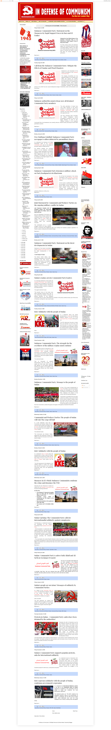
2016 (22, 257)
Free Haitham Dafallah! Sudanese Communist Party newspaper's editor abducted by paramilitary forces (54, 138)
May (23, 233)
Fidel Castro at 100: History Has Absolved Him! (25, 174)
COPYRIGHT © (81, 21)
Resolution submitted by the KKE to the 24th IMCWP (26, 140)
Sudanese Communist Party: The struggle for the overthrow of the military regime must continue (53, 344)
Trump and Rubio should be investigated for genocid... (25, 124)
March (23, 236)
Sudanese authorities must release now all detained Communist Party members (54, 102)
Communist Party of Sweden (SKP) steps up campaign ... (26, 211)
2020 (22, 250)
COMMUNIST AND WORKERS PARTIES (56, 21)
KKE (48, 337)
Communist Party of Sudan (44, 59)
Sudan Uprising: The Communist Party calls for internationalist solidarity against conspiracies (52, 519)
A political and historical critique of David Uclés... (26, 194)
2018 (22, 254)
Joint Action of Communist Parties (68, 235)
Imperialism (52, 549)
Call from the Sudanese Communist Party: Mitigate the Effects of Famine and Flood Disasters (55, 66)
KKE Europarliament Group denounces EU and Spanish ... (26, 183)
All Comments (85, 387)
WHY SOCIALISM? (42, 21)
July (23, 230)
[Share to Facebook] (42, 58)
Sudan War (37, 237)
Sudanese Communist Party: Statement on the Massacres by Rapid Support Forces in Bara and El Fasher (53, 33)
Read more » (36, 55)
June (23, 231)
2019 (22, 252)
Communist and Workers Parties (45, 235)
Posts (84, 385)
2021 (22, 249)
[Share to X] (41, 58)
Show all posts (63, 25)
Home (53, 710)
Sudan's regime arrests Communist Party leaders (53, 278)
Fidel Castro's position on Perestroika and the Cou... (26, 167)
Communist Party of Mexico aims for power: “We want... (26, 155)
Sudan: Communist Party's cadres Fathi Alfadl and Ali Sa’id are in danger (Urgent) (55, 556)
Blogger (70, 722)
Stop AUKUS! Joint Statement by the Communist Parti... (26, 128)
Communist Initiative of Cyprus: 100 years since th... (26, 163)
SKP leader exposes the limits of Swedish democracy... (26, 132)
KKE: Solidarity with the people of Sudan (50, 312)
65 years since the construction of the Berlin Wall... (26, 171)
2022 (22, 247)
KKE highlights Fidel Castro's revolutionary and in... (25, 179)
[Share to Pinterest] (43, 58)
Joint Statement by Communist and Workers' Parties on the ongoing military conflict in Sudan (55, 204)
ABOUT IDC (21, 21)
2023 (22, 245)
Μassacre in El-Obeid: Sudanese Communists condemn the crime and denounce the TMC (55, 481)
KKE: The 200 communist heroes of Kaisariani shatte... (26, 119)
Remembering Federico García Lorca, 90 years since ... (25, 136)
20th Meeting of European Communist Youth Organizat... (26, 115)
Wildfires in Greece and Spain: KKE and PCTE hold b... (26, 223)
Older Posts (75, 710)
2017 (22, 256)
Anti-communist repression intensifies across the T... (26, 152)
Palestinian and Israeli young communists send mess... (26, 144)
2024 (22, 244)
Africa (38, 59)
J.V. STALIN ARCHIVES (71, 21)
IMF (50, 707)
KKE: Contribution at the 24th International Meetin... (26, 198)
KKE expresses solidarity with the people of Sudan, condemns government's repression (53, 682)
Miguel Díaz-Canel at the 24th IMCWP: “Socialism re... (26, 187)
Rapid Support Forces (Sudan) (58, 59)
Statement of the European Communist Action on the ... (26, 208)
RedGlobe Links (84, 380)
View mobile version (56, 713)
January (23, 240)
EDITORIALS (34, 21)
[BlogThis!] (40, 58)
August (23, 112)
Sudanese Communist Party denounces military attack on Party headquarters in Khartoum (55, 172)
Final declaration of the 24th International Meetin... (26, 159)
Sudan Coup (64, 305)
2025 (22, 242)
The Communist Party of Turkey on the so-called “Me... (26, 190)
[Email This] (39, 58)
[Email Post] (37, 58)
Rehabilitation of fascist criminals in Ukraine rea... (26, 148)
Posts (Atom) (42, 716)
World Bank (58, 707)
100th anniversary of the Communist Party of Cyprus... (26, 227)
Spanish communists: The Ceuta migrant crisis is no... (26, 219)
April (23, 235)
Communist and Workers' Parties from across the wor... (25, 203)
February (24, 238)
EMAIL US (28, 21)
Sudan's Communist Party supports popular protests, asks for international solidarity (54, 654)
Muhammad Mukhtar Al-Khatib (52, 305)
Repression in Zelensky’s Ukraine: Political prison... (26, 215)
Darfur (51, 59)
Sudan (65, 59)
